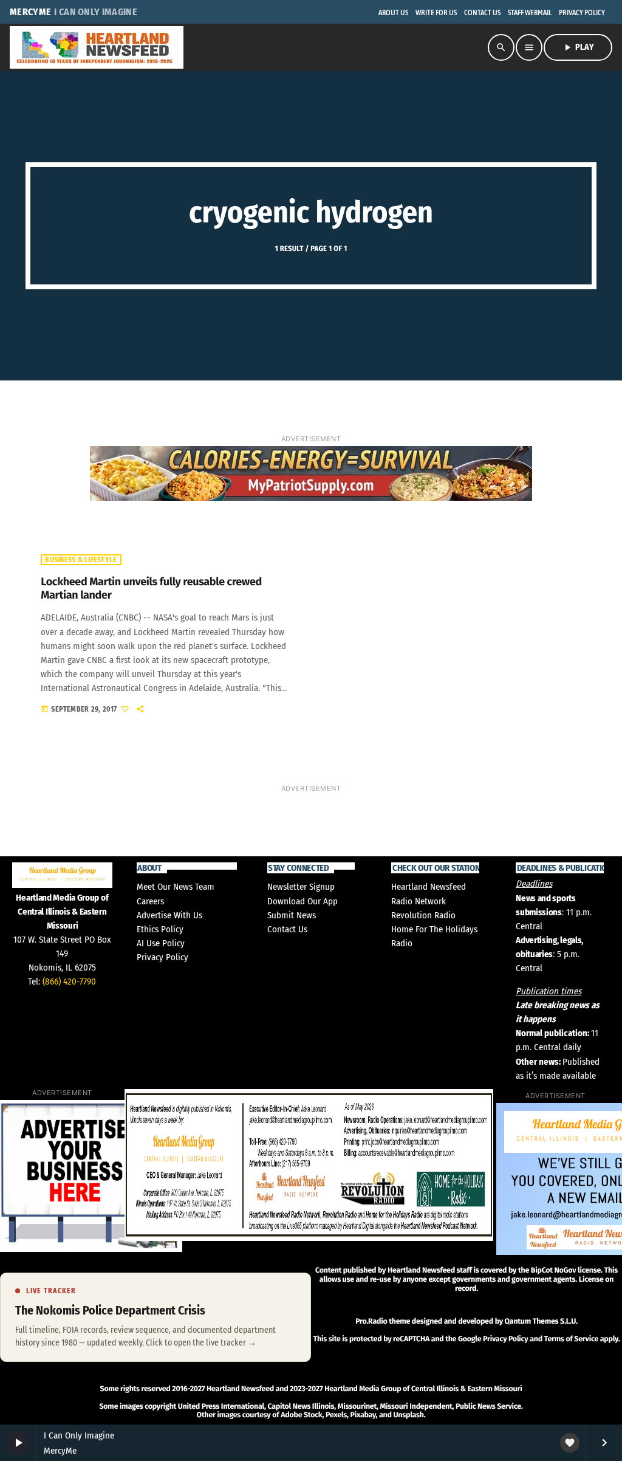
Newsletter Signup (301, 886)
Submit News (291, 915)
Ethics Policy (160, 929)
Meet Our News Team (175, 886)
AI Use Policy (161, 943)
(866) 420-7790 (69, 981)
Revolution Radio (423, 915)
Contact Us (287, 929)
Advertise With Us (169, 915)
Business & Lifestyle (81, 559)
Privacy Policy (162, 957)
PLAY (578, 47)
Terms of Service (571, 1339)
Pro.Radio (371, 1321)
